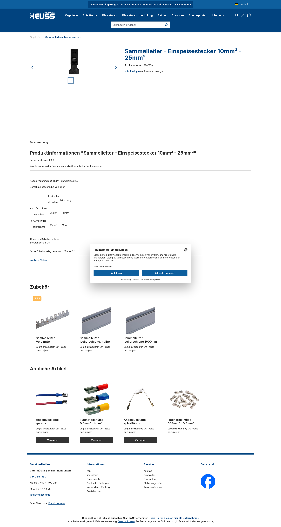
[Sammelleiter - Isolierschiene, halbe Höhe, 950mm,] (96, 317)
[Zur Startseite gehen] (42, 15)
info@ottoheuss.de (40, 494)
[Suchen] (236, 15)
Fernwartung (150, 479)
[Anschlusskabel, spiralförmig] (140, 399)
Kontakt (148, 471)
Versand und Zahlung (98, 487)
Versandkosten (126, 521)
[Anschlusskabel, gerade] (52, 399)
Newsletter (149, 475)
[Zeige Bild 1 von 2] (70, 80)
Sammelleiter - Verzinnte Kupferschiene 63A (50, 339)
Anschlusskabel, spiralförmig (135, 421)
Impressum (92, 475)
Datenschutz (93, 479)
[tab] (39, 142)
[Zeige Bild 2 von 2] (77, 80)
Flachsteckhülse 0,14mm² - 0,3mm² (181, 421)
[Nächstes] (115, 67)
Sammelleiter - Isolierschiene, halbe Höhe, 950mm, (95, 339)
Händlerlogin (132, 71)
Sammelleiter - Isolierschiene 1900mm (140, 339)
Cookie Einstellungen (98, 483)
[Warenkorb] (249, 15)
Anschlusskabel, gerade (48, 421)
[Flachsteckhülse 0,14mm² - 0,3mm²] (184, 399)
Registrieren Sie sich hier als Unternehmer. (174, 518)
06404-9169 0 (38, 476)
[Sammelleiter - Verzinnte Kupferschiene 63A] (52, 317)
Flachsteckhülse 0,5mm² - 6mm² (91, 421)
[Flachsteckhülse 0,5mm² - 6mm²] (96, 399)
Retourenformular (153, 487)
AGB (89, 471)
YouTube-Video (38, 260)
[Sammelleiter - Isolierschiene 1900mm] (140, 317)
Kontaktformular (56, 503)
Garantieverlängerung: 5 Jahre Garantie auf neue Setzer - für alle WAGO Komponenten (140, 4)
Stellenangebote (153, 483)
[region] (74, 67)
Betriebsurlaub (94, 491)
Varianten (52, 440)
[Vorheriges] (32, 67)
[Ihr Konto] (243, 15)
